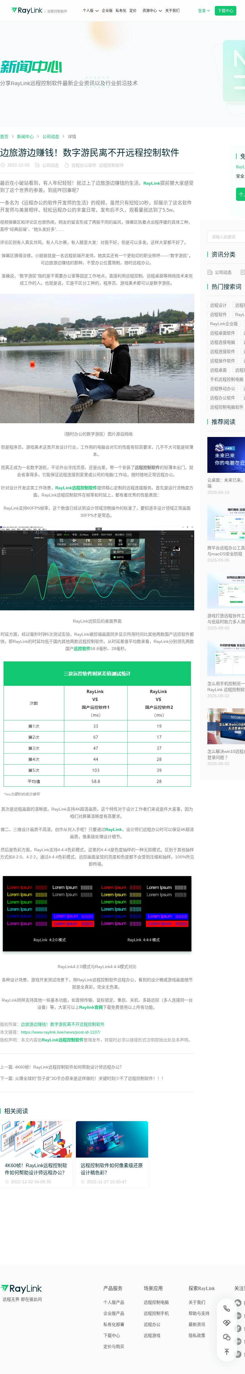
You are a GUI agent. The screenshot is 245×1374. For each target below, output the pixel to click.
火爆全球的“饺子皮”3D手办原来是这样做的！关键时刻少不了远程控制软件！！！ (90, 1078)
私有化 (121, 11)
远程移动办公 (222, 388)
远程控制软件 (111, 165)
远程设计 (218, 305)
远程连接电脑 (222, 342)
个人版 (88, 11)
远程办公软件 (84, 165)
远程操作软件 (222, 360)
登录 (205, 14)
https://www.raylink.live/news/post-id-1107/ (60, 1032)
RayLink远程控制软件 (63, 1039)
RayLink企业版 (224, 323)
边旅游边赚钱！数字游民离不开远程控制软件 (63, 1024)
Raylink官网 (91, 1007)
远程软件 (218, 314)
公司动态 (50, 165)
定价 (133, 11)
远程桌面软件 (222, 333)
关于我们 (172, 11)
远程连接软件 (222, 351)
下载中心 (225, 11)
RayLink (151, 183)
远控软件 (82, 648)
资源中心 (150, 11)
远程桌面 (218, 370)
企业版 (107, 11)
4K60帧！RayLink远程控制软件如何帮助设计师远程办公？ (69, 1067)
